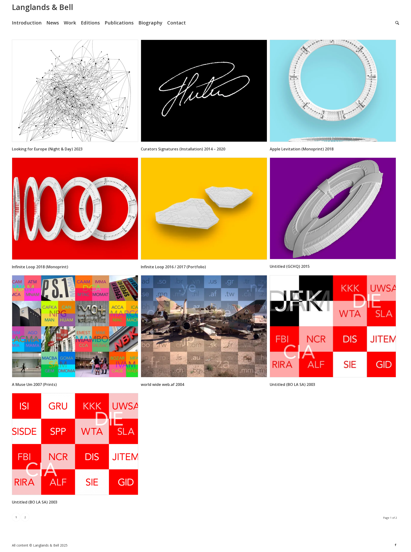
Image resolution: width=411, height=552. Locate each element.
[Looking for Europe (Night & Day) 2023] (75, 91)
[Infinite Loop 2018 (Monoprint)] (75, 209)
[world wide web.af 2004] (204, 326)
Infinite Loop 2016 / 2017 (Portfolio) (173, 266)
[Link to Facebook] (395, 544)
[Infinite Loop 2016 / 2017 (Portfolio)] (204, 209)
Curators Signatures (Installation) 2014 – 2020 (183, 149)
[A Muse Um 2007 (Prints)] (75, 326)
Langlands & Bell (42, 7)
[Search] (397, 23)
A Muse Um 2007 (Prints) (34, 384)
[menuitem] (29, 23)
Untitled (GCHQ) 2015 (290, 266)
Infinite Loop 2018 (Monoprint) (40, 266)
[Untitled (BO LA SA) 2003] (333, 326)
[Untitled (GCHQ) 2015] (333, 208)
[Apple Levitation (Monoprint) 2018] (333, 91)
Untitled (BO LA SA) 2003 (292, 384)
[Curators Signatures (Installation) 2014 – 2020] (204, 91)
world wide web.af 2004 (162, 384)
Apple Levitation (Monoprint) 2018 (301, 149)
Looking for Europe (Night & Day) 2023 (47, 149)
